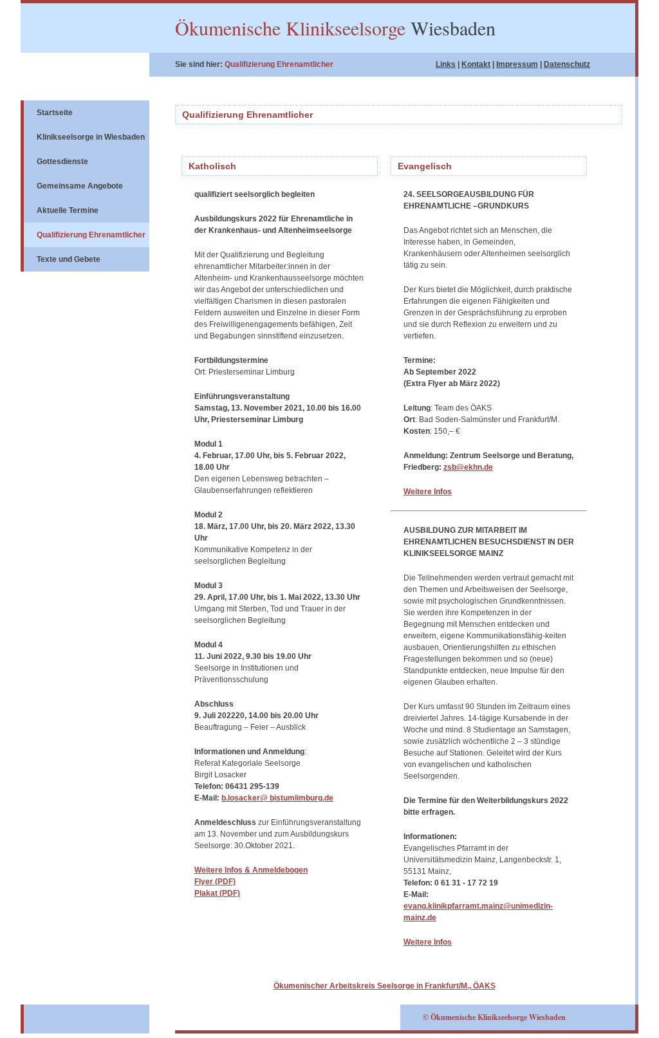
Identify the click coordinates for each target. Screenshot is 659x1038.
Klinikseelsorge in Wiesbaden (91, 137)
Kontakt (475, 64)
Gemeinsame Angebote (80, 185)
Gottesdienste (62, 161)
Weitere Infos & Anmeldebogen (251, 870)
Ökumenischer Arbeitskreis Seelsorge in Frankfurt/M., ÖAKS (385, 985)
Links (446, 64)
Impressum (517, 64)
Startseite (55, 112)
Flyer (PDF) (215, 881)
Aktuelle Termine (67, 210)
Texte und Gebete (68, 259)
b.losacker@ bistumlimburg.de (277, 797)
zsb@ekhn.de (468, 467)
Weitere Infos (428, 491)
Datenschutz (567, 64)
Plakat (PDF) (217, 893)
